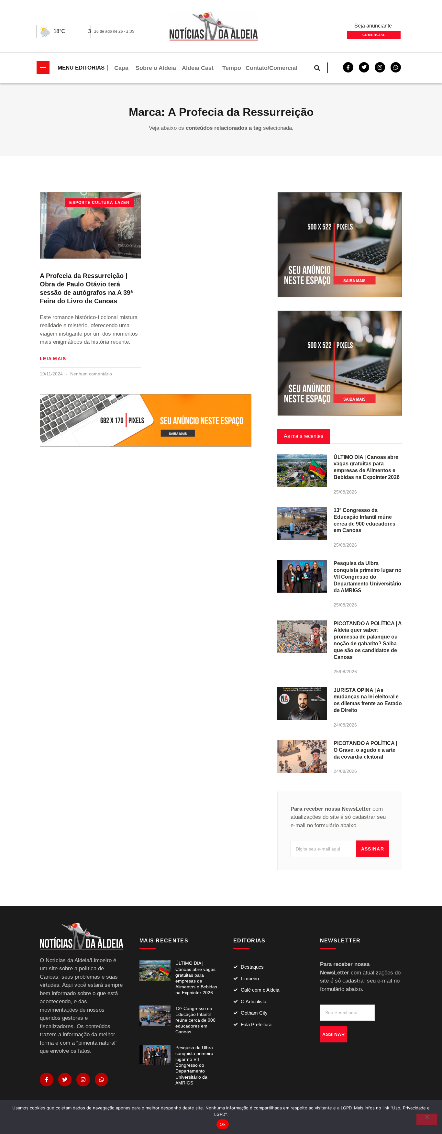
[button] (317, 67)
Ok (223, 1124)
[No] (426, 1119)
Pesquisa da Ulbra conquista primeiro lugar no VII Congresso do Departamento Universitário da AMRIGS (368, 577)
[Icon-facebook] (46, 1079)
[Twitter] (364, 67)
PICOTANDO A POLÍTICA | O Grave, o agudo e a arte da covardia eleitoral (365, 750)
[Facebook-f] (348, 67)
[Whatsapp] (396, 67)
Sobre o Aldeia (156, 68)
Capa (121, 68)
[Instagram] (83, 1079)
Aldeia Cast (198, 68)
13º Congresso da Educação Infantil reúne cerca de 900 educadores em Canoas (195, 1020)
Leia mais (53, 358)
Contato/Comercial (271, 68)
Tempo (231, 68)
